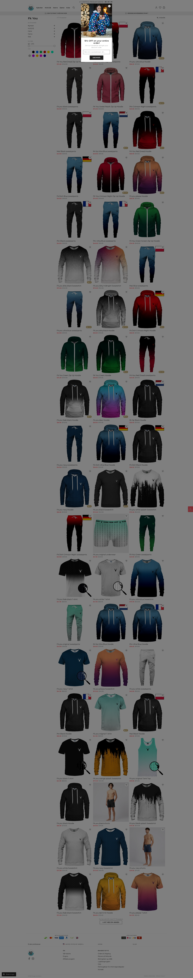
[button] (96, 489)
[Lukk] (109, 6)
